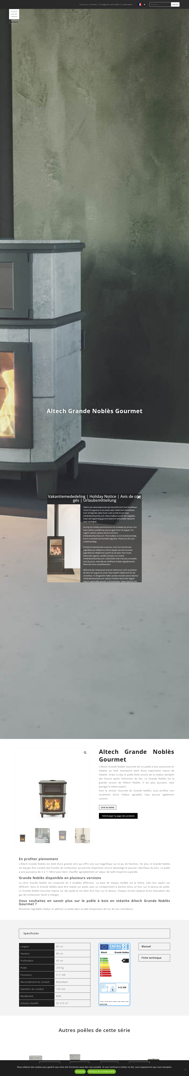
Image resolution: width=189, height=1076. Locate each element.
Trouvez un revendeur (88, 4)
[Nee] (185, 1069)
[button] (14, 14)
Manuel (146, 946)
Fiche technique (152, 957)
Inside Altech (127, 4)
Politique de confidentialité (101, 1071)
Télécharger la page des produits (118, 815)
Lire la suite (107, 807)
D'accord (80, 1071)
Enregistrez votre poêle (109, 4)
